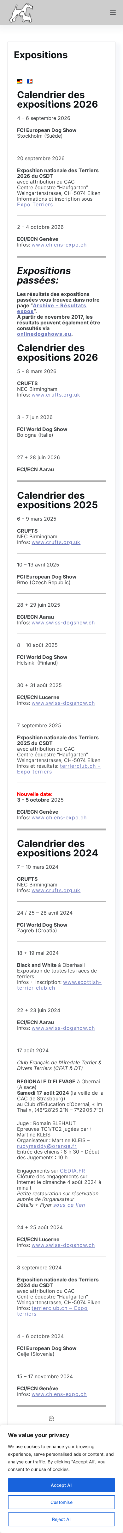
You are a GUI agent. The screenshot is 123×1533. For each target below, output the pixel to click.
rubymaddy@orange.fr (47, 1146)
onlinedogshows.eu (44, 334)
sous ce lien (69, 1205)
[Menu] (113, 13)
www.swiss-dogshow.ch (63, 622)
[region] (61, 1479)
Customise (61, 1502)
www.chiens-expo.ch (59, 244)
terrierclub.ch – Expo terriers (52, 1311)
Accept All (61, 1485)
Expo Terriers (35, 204)
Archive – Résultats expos (51, 308)
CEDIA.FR (72, 1170)
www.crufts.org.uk (56, 394)
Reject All (61, 1519)
